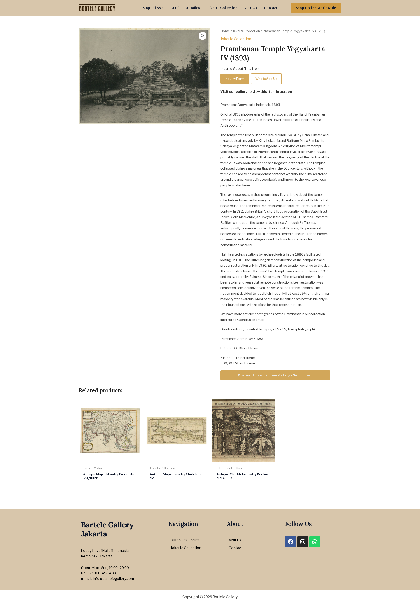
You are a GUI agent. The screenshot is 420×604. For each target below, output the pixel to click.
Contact (270, 7)
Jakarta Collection (222, 7)
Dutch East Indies (185, 7)
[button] (315, 8)
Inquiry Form (234, 79)
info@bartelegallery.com (113, 579)
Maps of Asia (153, 7)
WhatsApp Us (266, 79)
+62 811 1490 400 (101, 573)
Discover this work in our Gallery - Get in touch (275, 375)
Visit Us (250, 7)
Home (225, 31)
